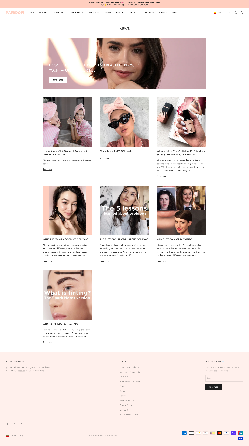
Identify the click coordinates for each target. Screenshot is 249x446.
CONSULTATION (148, 13)
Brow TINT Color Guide (130, 381)
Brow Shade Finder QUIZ (131, 367)
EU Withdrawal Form (129, 414)
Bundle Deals (59, 13)
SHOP (32, 13)
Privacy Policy (126, 405)
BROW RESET (43, 13)
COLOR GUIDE (94, 13)
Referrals (123, 391)
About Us (133, 13)
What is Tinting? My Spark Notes (62, 324)
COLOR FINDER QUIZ (77, 13)
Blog (122, 386)
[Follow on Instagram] (14, 424)
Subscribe (213, 387)
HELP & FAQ (125, 376)
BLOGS (174, 13)
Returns (123, 395)
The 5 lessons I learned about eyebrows (124, 239)
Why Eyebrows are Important (174, 239)
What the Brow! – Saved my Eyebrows (65, 239)
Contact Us (124, 409)
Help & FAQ (120, 13)
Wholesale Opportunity (130, 372)
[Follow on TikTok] (21, 424)
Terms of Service (127, 400)
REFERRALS (163, 13)
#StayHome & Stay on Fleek (116, 151)
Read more (58, 80)
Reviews (108, 13)
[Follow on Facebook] (7, 424)
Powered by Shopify (109, 436)
